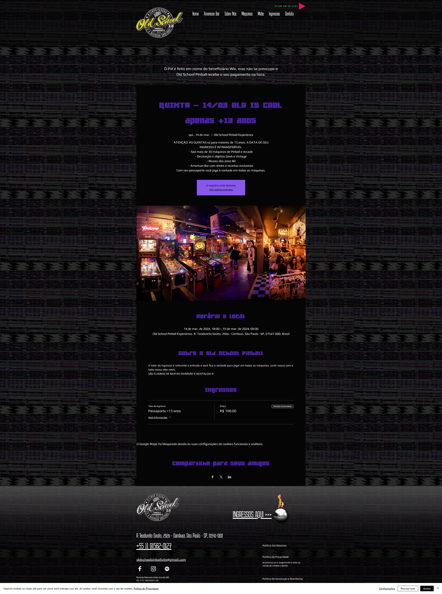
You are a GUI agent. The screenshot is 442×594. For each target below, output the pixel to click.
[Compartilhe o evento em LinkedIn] (229, 477)
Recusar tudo (408, 588)
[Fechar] (438, 588)
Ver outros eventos (221, 189)
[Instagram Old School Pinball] (153, 568)
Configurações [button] (387, 588)
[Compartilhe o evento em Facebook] (212, 477)
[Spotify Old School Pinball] (167, 568)
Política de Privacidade (146, 588)
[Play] (302, 6)
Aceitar (427, 588)
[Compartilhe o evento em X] (221, 477)
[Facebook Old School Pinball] (139, 568)
